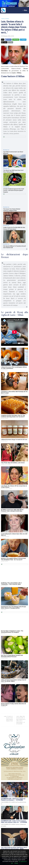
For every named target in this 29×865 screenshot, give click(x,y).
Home (3, 18)
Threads (5, 42)
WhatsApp (16, 39)
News (7, 18)
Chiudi (16, 863)
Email (11, 42)
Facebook (9, 39)
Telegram (24, 39)
